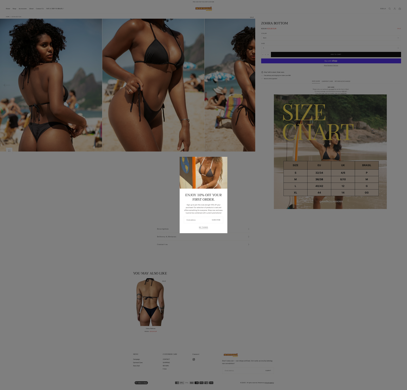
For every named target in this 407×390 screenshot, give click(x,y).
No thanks (203, 227)
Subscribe (216, 220)
